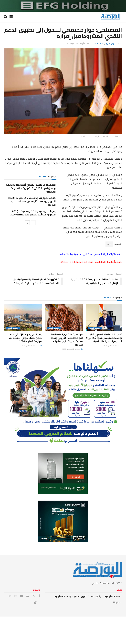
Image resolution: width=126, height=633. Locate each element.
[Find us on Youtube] (21, 596)
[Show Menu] (11, 17)
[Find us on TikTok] (35, 603)
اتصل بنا (117, 602)
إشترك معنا (95, 596)
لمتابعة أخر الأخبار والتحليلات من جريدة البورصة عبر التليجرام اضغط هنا (91, 262)
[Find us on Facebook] (39, 596)
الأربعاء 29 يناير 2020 (76, 43)
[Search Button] (5, 17)
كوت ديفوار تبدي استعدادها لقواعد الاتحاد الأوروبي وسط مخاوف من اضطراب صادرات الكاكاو (32, 201)
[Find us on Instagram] (10, 596)
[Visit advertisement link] (63, 6)
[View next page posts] (27, 222)
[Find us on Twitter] (33, 596)
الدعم (109, 244)
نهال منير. (110, 43)
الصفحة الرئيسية (113, 596)
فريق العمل (80, 596)
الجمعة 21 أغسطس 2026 (112, 345)
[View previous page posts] (33, 222)
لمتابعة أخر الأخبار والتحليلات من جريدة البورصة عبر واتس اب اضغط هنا (90, 254)
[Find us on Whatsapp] (15, 596)
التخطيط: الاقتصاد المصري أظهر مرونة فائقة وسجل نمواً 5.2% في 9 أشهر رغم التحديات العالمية (31, 188)
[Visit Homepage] (110, 16)
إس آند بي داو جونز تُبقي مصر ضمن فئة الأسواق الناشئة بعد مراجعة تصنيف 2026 (33, 213)
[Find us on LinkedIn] (27, 596)
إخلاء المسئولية (62, 596)
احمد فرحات (97, 43)
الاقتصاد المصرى (95, 328)
